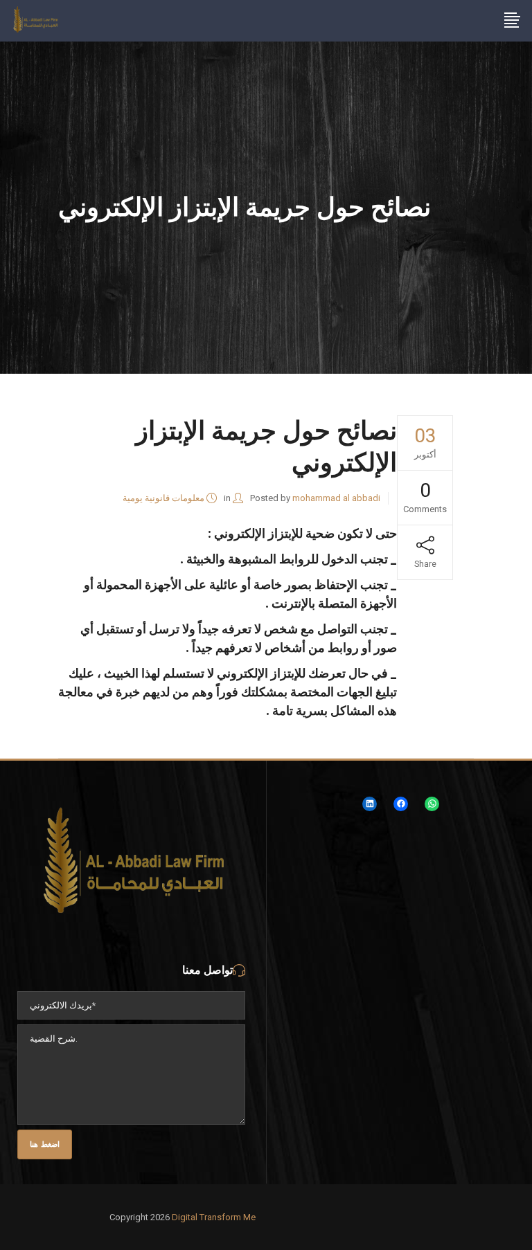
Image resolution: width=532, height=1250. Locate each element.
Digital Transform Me (214, 1217)
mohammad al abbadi (336, 498)
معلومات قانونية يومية (163, 498)
